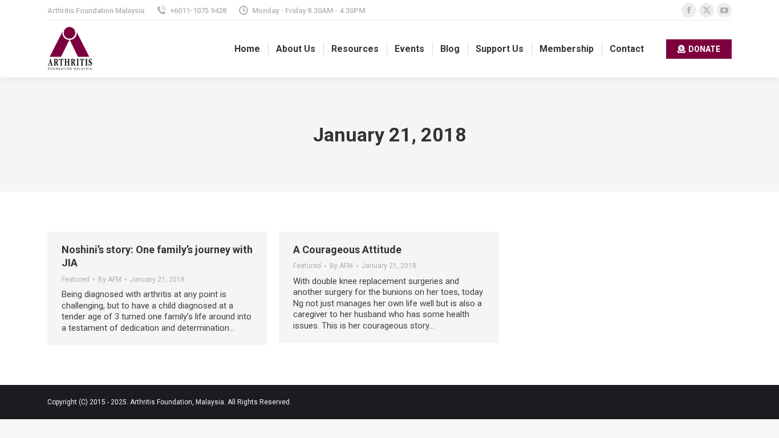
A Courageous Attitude (347, 250)
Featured (76, 279)
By (109, 279)
